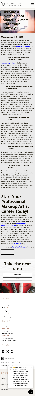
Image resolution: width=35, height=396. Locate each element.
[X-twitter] (7, 351)
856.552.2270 (5, 329)
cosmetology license (23, 46)
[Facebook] (3, 351)
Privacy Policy (4, 365)
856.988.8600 (5, 335)
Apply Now (17, 274)
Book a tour (17, 279)
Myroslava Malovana (19, 247)
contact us (17, 244)
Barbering (4, 311)
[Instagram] (12, 351)
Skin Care (4, 308)
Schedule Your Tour (8, 252)
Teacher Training (6, 317)
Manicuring (5, 314)
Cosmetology (5, 305)
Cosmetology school (8, 63)
